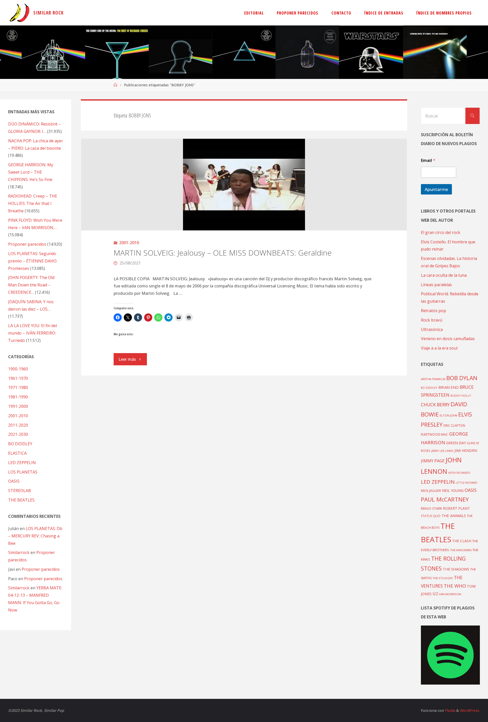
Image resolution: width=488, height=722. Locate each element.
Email (428, 160)
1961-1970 (18, 378)
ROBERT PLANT (456, 508)
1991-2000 (18, 406)
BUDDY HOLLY (460, 395)
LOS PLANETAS (22, 472)
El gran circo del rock (440, 232)
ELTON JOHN (448, 415)
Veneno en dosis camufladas (448, 338)
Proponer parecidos (41, 569)
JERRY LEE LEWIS (442, 451)
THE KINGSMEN (460, 550)
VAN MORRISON (450, 594)
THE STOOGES (443, 578)
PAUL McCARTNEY (445, 499)
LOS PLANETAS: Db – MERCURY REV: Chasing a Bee (35, 536)
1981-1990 (18, 397)
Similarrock (18, 552)
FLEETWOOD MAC (434, 434)
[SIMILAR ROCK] (19, 13)
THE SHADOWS (456, 569)
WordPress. (470, 710)
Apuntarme (436, 189)
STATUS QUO (430, 516)
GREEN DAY (456, 442)
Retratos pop (433, 310)
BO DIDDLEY (20, 444)
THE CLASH (461, 540)
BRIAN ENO (448, 387)
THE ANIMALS (453, 515)
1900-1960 (18, 369)
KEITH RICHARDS (459, 473)
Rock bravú (431, 320)
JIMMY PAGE (433, 461)
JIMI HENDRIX (465, 450)
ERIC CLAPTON (454, 425)
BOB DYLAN (461, 378)
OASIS (14, 481)
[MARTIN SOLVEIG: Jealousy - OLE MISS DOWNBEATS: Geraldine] (244, 184)
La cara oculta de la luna (444, 275)
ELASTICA (17, 453)
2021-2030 (18, 434)
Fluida (449, 710)
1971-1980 (18, 387)
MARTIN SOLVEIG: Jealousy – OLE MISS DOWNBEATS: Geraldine (223, 252)
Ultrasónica (432, 329)
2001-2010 (129, 242)
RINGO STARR (431, 508)
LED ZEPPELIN (22, 462)
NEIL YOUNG (453, 490)
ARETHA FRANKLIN (433, 379)
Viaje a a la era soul (439, 348)
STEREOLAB (19, 490)
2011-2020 (18, 425)
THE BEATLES (21, 500)
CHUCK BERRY (435, 405)
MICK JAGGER (431, 490)
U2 (435, 593)
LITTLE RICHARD (466, 482)
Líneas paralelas (436, 284)
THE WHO (455, 585)
